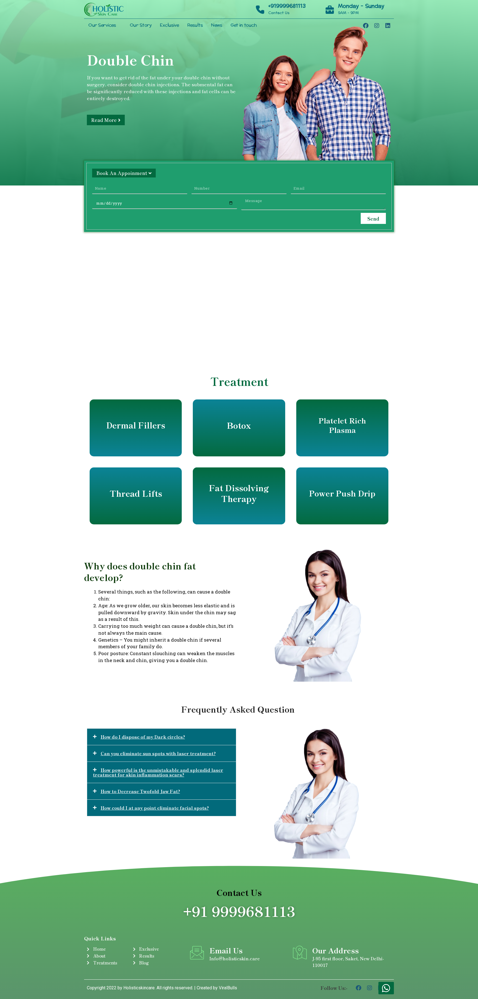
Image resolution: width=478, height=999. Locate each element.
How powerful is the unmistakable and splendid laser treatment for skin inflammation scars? (158, 772)
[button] (161, 737)
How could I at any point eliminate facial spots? (155, 807)
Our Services (102, 25)
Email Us (226, 950)
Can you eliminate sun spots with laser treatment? (158, 753)
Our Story (141, 25)
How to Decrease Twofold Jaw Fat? (140, 791)
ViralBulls (227, 987)
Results (195, 25)
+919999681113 (287, 6)
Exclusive (169, 25)
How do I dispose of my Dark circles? (143, 736)
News (216, 25)
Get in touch (243, 25)
